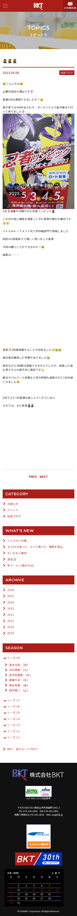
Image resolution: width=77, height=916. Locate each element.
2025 (10, 596)
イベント (12, 510)
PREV (33, 476)
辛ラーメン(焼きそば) (20, 565)
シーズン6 (13, 706)
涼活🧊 (11, 559)
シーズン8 (13, 657)
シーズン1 (13, 737)
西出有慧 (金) (18, 685)
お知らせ (12, 503)
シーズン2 (13, 731)
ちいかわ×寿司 (17, 553)
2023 (10, 608)
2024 (10, 602)
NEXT (44, 476)
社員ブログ (14, 516)
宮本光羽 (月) (18, 665)
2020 (10, 627)
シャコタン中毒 (17, 540)
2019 (10, 633)
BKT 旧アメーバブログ (22, 749)
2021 (10, 620)
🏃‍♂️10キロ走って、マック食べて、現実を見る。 (36, 546)
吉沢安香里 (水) (19, 675)
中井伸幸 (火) (18, 670)
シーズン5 (13, 712)
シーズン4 (13, 718)
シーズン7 (13, 700)
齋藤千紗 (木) (18, 680)
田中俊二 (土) (18, 690)
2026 (10, 590)
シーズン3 (13, 725)
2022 (10, 614)
